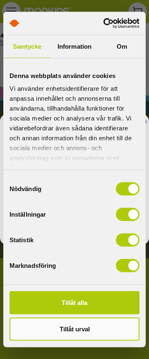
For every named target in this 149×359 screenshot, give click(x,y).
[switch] (127, 214)
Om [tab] (122, 46)
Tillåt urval (75, 328)
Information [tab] (74, 46)
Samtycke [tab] (27, 46)
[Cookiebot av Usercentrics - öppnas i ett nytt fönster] (105, 23)
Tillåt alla (74, 302)
